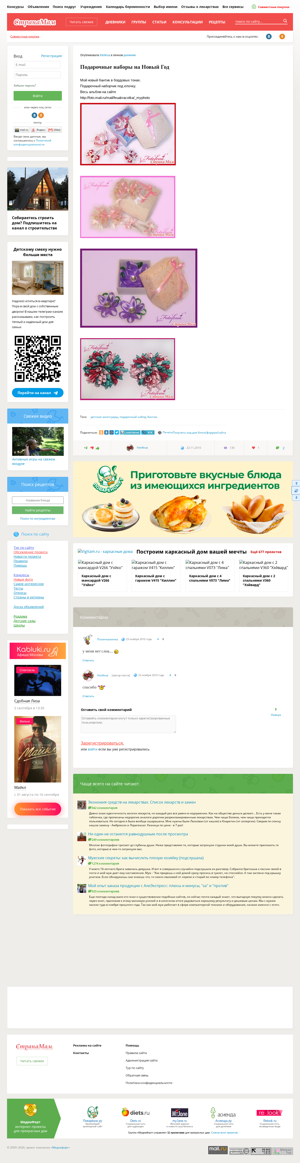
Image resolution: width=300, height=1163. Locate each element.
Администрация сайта (142, 1060)
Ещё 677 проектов (266, 552)
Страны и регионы (29, 597)
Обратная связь (137, 1075)
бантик (152, 417)
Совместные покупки (273, 7)
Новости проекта (27, 556)
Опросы (20, 593)
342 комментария (104, 808)
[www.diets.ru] (135, 1118)
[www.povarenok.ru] (92, 1118)
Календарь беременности (128, 6)
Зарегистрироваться (102, 743)
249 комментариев (105, 839)
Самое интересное (29, 584)
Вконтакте (34, 115)
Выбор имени (165, 6)
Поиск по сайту (35, 534)
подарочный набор (133, 417)
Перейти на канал (34, 392)
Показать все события (38, 809)
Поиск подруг (64, 6)
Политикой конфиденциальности (32, 142)
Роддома (20, 616)
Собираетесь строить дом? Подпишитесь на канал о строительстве (34, 223)
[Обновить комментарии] (295, 490)
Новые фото (23, 579)
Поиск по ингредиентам (37, 518)
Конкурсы (15, 6)
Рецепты (217, 22)
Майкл (20, 787)
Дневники (115, 22)
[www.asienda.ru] (223, 1118)
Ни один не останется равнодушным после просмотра (138, 834)
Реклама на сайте (87, 1045)
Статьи (159, 22)
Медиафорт (60, 1147)
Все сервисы (233, 6)
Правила (21, 561)
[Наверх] (295, 483)
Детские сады (25, 621)
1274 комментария (105, 863)
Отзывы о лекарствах (200, 6)
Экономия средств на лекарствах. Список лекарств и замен (142, 802)
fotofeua (105, 55)
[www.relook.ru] (269, 1118)
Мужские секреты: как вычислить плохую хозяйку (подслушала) (146, 857)
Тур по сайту (24, 547)
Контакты (81, 1053)
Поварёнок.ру (92, 1121)
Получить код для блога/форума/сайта (199, 433)
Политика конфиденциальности (149, 1083)
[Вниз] (295, 498)
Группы (138, 22)
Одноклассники (41, 115)
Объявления (38, 6)
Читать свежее (82, 22)
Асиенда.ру (223, 1121)
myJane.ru (179, 1121)
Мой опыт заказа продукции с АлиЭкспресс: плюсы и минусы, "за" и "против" (158, 885)
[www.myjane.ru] (179, 1118)
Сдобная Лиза (27, 700)
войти (93, 749)
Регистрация (51, 56)
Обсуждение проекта (31, 552)
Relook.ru (269, 1121)
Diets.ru (135, 1121)
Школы (19, 625)
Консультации (187, 22)
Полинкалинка (107, 639)
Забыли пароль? (25, 85)
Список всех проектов (224, 1132)
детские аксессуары (104, 417)
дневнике (130, 55)
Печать (168, 432)
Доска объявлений (29, 607)
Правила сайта (136, 1053)
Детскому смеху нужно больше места (38, 251)
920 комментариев (105, 891)
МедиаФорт (30, 1122)
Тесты (18, 588)
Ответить (88, 660)
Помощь (20, 565)
